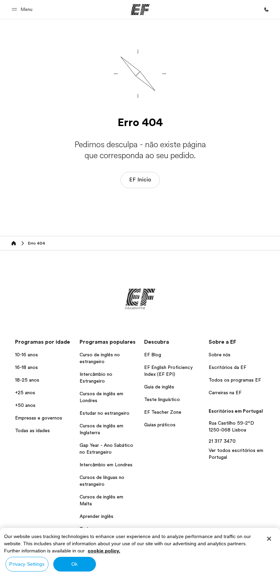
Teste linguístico (162, 399)
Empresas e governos (38, 418)
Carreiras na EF (225, 392)
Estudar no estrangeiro (104, 413)
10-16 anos (26, 354)
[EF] (140, 9)
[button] (23, 9)
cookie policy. (104, 550)
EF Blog (152, 354)
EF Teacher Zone (162, 412)
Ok (74, 564)
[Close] (269, 538)
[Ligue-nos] (266, 9)
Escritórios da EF (227, 367)
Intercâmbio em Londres (106, 464)
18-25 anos (27, 380)
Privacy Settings (26, 564)
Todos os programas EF (235, 380)
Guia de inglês (159, 386)
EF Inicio (140, 180)
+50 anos (25, 405)
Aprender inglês (96, 516)
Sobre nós (219, 354)
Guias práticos (160, 424)
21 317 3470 (222, 441)
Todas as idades (32, 430)
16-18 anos (26, 367)
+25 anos (25, 392)
